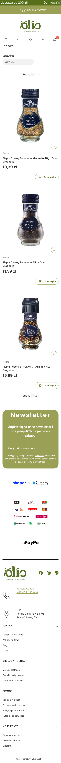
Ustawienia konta (11, 740)
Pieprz (6, 153)
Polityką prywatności (36, 462)
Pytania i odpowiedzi (13, 715)
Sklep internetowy (28, 759)
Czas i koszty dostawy (14, 675)
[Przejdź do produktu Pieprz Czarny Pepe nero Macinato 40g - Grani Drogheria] (30, 115)
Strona (26, 74)
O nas (5, 650)
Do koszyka (49, 177)
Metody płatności (11, 669)
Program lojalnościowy (14, 705)
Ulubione (7, 745)
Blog (5, 645)
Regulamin (39, 455)
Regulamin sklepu (11, 699)
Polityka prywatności (13, 710)
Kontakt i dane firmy (13, 634)
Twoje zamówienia (12, 735)
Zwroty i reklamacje (13, 680)
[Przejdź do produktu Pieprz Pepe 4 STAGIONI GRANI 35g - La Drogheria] (30, 324)
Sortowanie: (9, 55)
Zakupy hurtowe (11, 640)
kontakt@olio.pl (26, 588)
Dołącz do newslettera (21, 448)
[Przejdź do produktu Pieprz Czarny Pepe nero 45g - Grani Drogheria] (30, 219)
